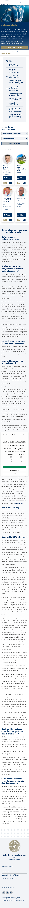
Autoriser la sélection (14, 470)
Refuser (14, 473)
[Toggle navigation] (26, 2)
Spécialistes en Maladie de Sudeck (14, 65)
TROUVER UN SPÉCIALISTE (14, 47)
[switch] (21, 457)
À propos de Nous (7, 866)
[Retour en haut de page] (26, 905)
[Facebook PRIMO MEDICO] (7, 892)
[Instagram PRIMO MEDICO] (11, 892)
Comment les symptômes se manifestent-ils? (15, 94)
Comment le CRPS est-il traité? (13, 104)
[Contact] (5, 183)
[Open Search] (15, 3)
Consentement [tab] (6, 434)
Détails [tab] (13, 434)
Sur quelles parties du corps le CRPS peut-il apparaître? (14, 88)
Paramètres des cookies (9, 878)
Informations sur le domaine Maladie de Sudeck (14, 70)
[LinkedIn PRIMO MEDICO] (3, 892)
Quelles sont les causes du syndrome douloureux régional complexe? (16, 82)
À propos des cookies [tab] (22, 434)
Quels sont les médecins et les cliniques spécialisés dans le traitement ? (15, 109)
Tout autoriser (14, 466)
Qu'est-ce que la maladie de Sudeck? (14, 76)
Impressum (5, 872)
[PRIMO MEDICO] (5, 2)
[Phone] (10, 183)
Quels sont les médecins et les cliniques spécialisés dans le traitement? (15, 116)
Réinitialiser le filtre (14, 143)
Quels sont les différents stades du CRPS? (15, 99)
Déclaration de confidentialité (11, 875)
